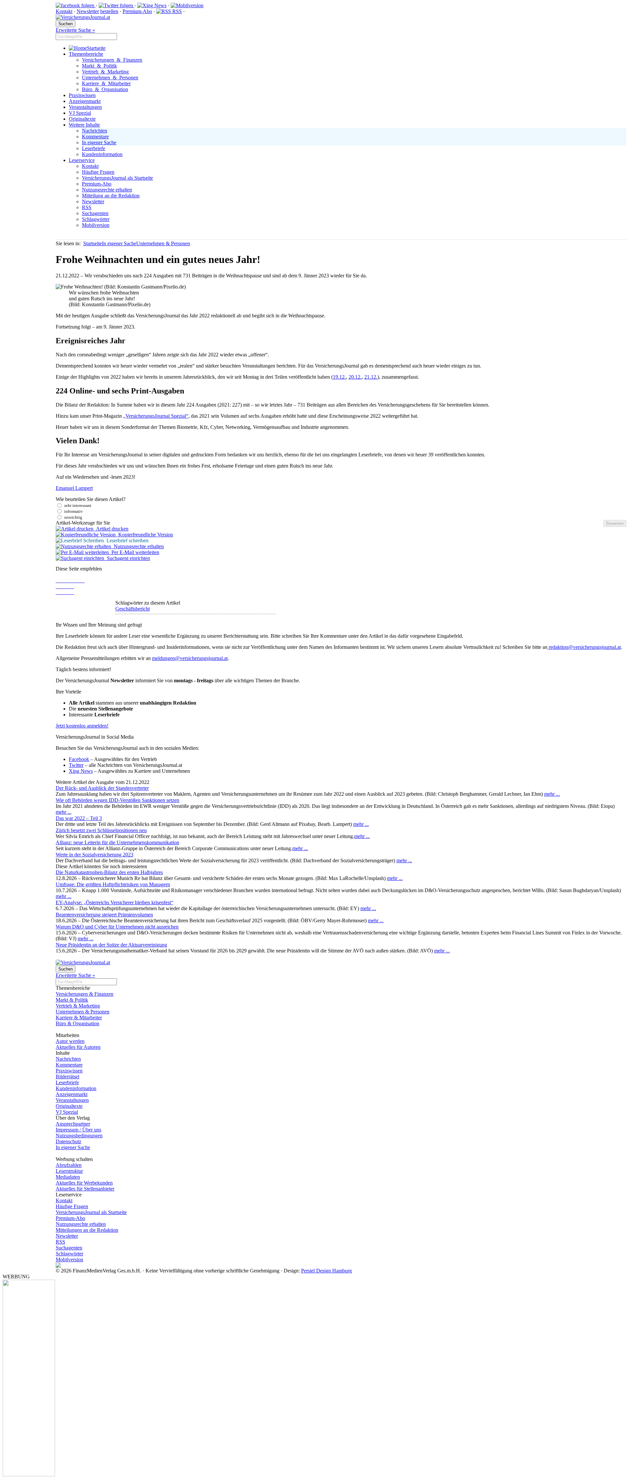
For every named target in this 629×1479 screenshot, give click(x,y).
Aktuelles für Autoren (78, 1047)
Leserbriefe (93, 148)
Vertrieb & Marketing (105, 71)
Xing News (81, 771)
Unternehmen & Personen (110, 77)
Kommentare (95, 136)
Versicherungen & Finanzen (112, 60)
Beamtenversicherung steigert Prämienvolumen (104, 914)
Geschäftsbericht (132, 608)
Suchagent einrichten (127, 558)
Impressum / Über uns (78, 1129)
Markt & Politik (99, 66)
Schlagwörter (95, 219)
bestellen (109, 11)
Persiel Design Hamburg (326, 1270)
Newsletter (88, 11)
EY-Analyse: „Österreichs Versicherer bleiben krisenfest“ (114, 902)
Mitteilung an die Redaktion (111, 195)
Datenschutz (68, 1141)
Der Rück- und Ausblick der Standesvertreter (102, 788)
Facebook (79, 759)
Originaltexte (82, 119)
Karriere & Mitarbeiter (106, 83)
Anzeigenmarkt (85, 101)
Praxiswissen (82, 95)
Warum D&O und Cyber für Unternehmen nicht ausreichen (117, 926)
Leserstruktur (69, 1171)
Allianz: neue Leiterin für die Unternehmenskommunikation (117, 842)
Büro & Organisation (105, 89)
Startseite (96, 48)
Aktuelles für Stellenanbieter (85, 1188)
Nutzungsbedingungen (79, 1135)
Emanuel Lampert (74, 488)
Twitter (76, 765)
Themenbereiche (86, 54)
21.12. (370, 377)
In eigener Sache (99, 142)
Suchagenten (95, 213)
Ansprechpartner (73, 1124)
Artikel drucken (110, 528)
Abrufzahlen (69, 1165)
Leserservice (82, 160)
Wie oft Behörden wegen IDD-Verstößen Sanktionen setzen (117, 800)
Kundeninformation (102, 154)
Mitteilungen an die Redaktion (87, 1230)
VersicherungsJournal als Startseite (117, 178)
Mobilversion (95, 225)
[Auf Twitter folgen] (116, 5)
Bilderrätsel (67, 1076)
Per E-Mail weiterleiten (134, 552)
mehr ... (552, 794)
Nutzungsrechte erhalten (107, 189)
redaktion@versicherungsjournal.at (584, 647)
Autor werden (70, 1041)
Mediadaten (68, 1177)
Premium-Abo (137, 11)
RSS (176, 11)
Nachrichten (94, 130)
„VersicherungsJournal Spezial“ (155, 416)
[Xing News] (151, 5)
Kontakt (64, 11)
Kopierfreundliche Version (144, 534)
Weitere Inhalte (84, 125)
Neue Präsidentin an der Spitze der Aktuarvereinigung (111, 945)
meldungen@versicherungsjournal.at (190, 658)
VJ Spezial (80, 113)
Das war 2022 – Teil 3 (79, 818)
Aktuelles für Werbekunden (84, 1183)
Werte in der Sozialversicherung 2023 (94, 854)
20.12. (355, 377)
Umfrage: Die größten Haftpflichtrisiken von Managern (113, 884)
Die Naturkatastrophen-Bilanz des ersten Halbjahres (109, 872)
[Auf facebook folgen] (76, 5)
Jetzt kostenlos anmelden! (82, 726)
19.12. (339, 377)
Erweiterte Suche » (75, 30)
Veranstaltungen (85, 107)
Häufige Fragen (98, 172)
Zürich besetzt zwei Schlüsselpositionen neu (101, 830)
